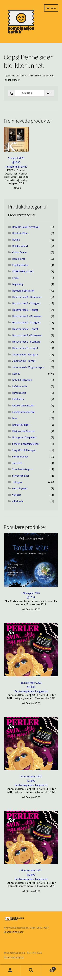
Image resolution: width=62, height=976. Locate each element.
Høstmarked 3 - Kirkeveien (27, 335)
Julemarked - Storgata (25, 354)
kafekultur (18, 399)
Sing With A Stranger (24, 450)
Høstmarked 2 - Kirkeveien (27, 316)
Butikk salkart (20, 246)
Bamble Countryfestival (25, 226)
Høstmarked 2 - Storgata (26, 322)
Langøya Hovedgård (23, 412)
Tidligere (17, 482)
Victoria (16, 494)
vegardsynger (19, 488)
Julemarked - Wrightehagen (28, 367)
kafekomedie (19, 386)
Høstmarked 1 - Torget (25, 309)
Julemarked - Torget (24, 360)
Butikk (16, 239)
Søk (31, 970)
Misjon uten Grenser (23, 431)
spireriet (17, 463)
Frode (15, 277)
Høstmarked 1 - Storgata (26, 303)
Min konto (10, 970)
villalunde (17, 501)
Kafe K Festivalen (22, 380)
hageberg (17, 284)
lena (14, 418)
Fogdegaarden (20, 265)
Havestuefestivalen (23, 290)
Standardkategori (22, 469)
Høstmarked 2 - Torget (25, 329)
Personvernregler (14, 957)
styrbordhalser (20, 475)
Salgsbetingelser (13, 931)
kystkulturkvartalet (23, 405)
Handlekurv (47, 967)
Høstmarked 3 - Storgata (26, 341)
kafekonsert (19, 392)
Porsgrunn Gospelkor (24, 437)
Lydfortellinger (20, 424)
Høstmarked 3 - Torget (25, 348)
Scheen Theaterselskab (25, 443)
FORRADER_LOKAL (23, 271)
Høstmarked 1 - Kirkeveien (27, 297)
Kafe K (16, 373)
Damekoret (18, 258)
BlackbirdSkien (20, 233)
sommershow (20, 456)
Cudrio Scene (19, 252)
